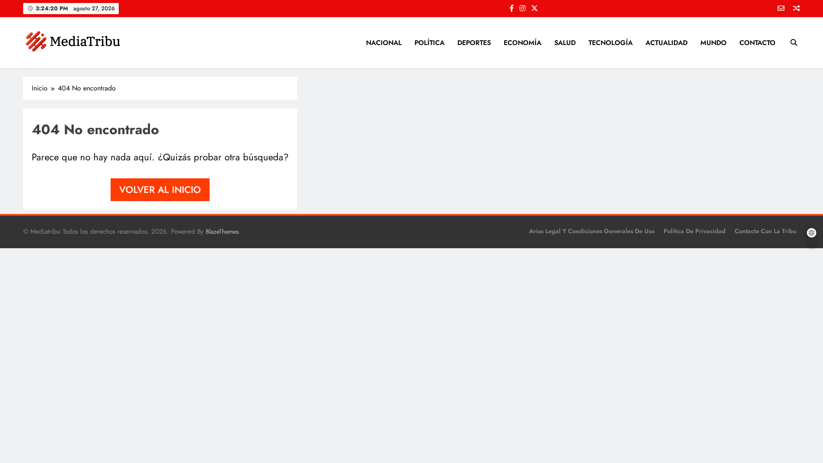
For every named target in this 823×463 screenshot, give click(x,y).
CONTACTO (757, 43)
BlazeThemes (222, 231)
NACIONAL (384, 43)
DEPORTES (474, 43)
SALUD (565, 43)
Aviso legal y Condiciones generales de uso (592, 231)
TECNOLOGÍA (611, 43)
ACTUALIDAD (667, 43)
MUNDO (713, 43)
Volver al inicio (160, 189)
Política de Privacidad (695, 231)
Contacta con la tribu (765, 231)
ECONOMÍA (522, 43)
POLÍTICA (430, 43)
